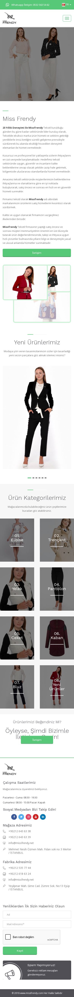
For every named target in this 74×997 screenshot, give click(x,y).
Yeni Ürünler (57, 686)
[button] (66, 4)
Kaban (57, 637)
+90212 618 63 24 (20, 873)
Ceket (17, 637)
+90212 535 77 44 (20, 868)
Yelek (17, 588)
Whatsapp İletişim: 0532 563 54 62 (30, 4)
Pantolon (57, 588)
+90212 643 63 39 (20, 837)
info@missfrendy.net (21, 843)
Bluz (17, 686)
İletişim (36, 252)
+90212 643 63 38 (20, 831)
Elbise (17, 539)
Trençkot (57, 539)
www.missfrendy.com (31, 993)
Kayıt (20, 950)
